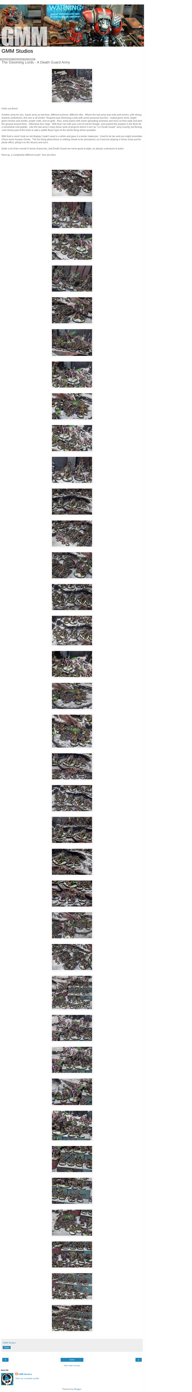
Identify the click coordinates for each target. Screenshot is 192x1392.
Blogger (77, 1389)
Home (72, 1360)
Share (6, 1347)
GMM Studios (17, 51)
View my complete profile (27, 1378)
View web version (72, 1365)
